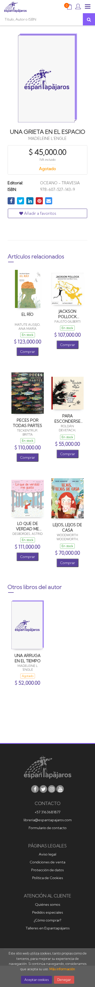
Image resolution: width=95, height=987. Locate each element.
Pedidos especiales (47, 912)
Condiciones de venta (47, 862)
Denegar (64, 980)
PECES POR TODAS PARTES (27, 423)
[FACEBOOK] (35, 789)
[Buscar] (89, 19)
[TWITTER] (43, 789)
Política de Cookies (47, 878)
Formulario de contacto (48, 828)
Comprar (27, 351)
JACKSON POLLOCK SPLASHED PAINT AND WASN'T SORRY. (67, 314)
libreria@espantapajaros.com (48, 820)
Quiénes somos (47, 904)
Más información (62, 969)
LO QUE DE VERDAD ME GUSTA (27, 526)
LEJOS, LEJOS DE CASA (67, 527)
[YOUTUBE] (60, 789)
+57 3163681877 (47, 812)
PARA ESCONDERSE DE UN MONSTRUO (67, 418)
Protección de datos (47, 870)
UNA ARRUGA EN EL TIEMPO (27, 658)
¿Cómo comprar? (47, 920)
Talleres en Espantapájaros (48, 928)
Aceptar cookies (36, 980)
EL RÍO (27, 314)
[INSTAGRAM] (51, 789)
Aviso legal (47, 854)
